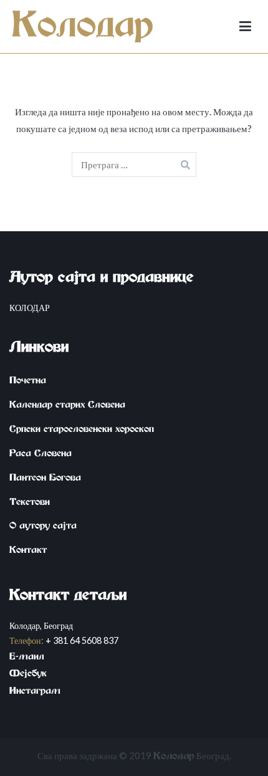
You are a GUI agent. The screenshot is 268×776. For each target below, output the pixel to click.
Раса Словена (40, 455)
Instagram (34, 692)
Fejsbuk (28, 675)
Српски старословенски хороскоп (81, 431)
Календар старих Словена (67, 406)
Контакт (28, 552)
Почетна (27, 382)
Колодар (173, 758)
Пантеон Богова (45, 479)
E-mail (26, 658)
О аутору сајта (43, 527)
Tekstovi (29, 504)
